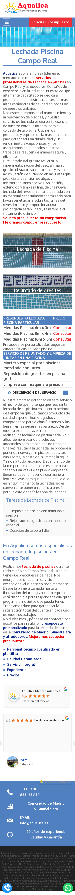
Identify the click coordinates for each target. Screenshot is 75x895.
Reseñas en (57, 781)
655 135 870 (30, 794)
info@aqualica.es (34, 823)
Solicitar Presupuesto (50, 22)
